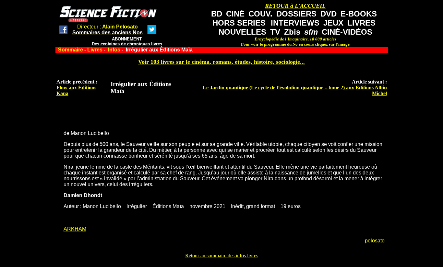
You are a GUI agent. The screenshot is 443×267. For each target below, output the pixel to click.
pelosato (375, 240)
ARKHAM (75, 229)
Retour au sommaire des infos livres (221, 255)
